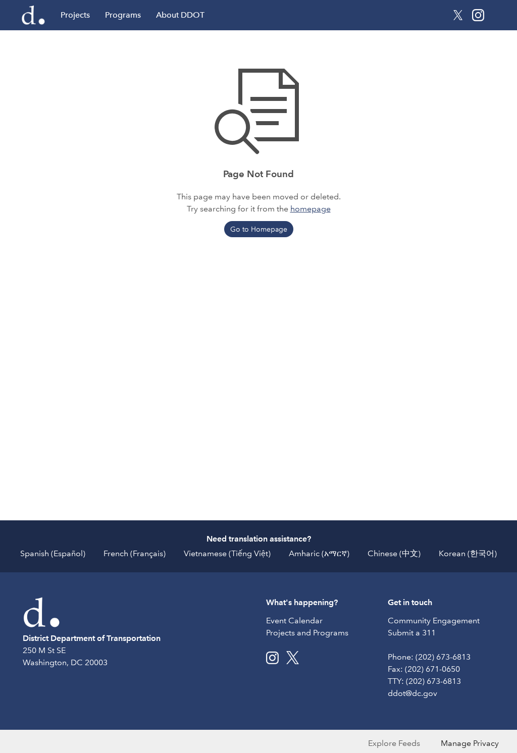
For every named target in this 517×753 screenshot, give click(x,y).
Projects (75, 15)
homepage (310, 208)
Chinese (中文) (394, 553)
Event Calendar (294, 620)
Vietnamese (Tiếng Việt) (227, 553)
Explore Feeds (394, 743)
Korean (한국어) (468, 553)
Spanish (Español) (52, 553)
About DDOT (180, 15)
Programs (123, 15)
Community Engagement (434, 620)
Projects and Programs (307, 632)
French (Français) (135, 553)
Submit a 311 (412, 632)
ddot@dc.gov (412, 693)
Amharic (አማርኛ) (319, 553)
